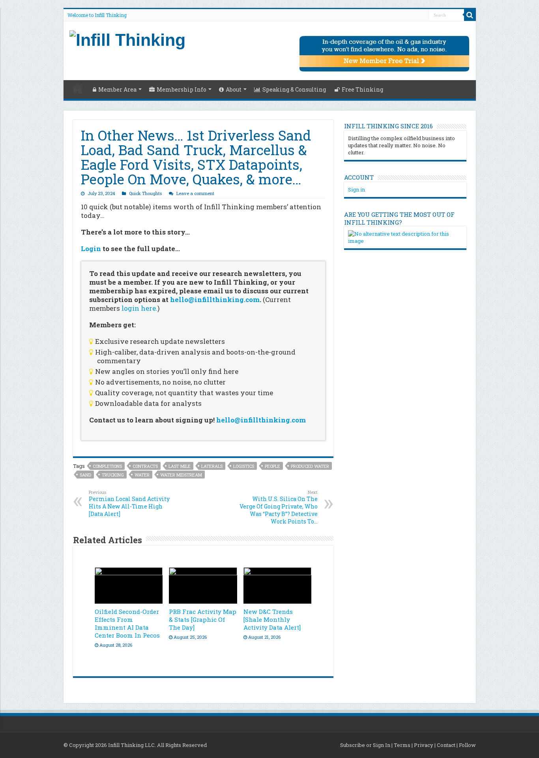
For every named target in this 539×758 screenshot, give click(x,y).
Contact (446, 745)
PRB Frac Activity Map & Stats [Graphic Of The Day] (202, 619)
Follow (467, 745)
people (272, 466)
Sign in (356, 189)
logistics (243, 466)
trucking (113, 475)
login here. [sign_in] (139, 308)
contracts (145, 466)
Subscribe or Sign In (365, 745)
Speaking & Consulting (294, 89)
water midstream (181, 475)
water (142, 475)
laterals (212, 466)
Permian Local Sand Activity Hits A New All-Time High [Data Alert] (129, 503)
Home (77, 88)
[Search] (470, 15)
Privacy (423, 745)
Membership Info (181, 89)
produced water (310, 466)
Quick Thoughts (145, 193)
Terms (402, 745)
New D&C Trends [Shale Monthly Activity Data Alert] (272, 619)
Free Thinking (362, 89)
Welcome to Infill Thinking (97, 15)
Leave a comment (195, 193)
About (233, 89)
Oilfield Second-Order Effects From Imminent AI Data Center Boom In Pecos (127, 623)
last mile (179, 466)
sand (85, 475)
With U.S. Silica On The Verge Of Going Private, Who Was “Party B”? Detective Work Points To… (279, 507)
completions (107, 466)
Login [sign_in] (91, 248)
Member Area (117, 89)
